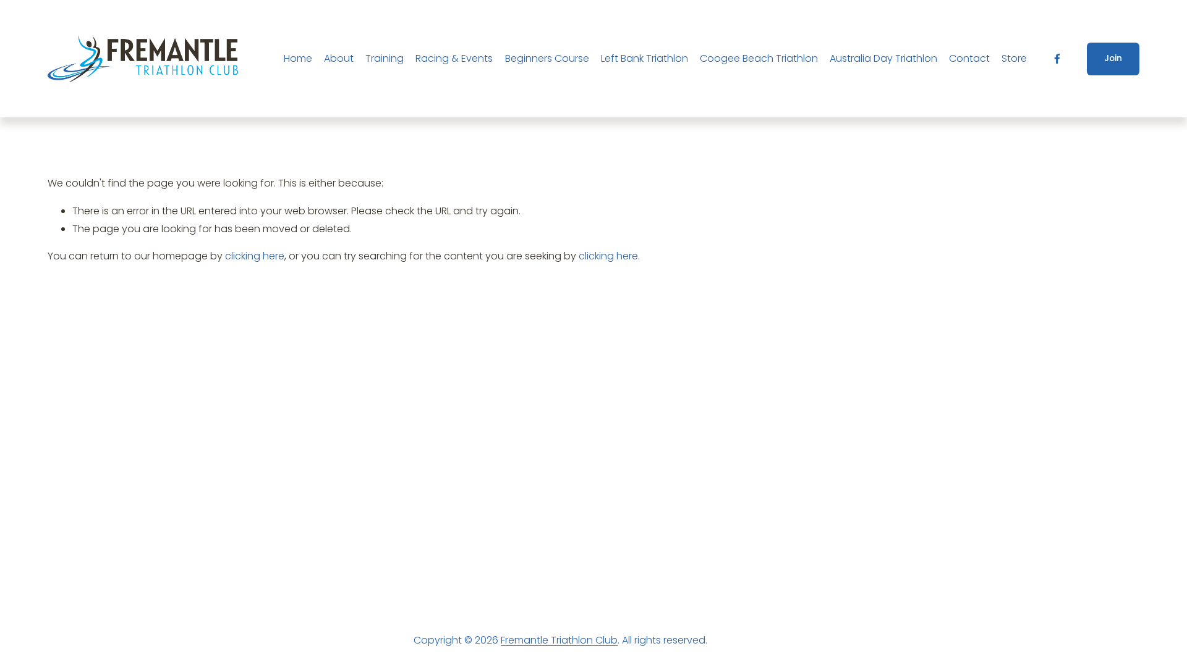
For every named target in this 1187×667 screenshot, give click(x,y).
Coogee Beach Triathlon (759, 58)
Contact (969, 58)
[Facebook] (1057, 58)
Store (1014, 58)
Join (1113, 58)
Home (298, 58)
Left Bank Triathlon (644, 58)
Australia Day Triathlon (883, 58)
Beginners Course (547, 58)
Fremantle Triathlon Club (559, 640)
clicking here (254, 256)
